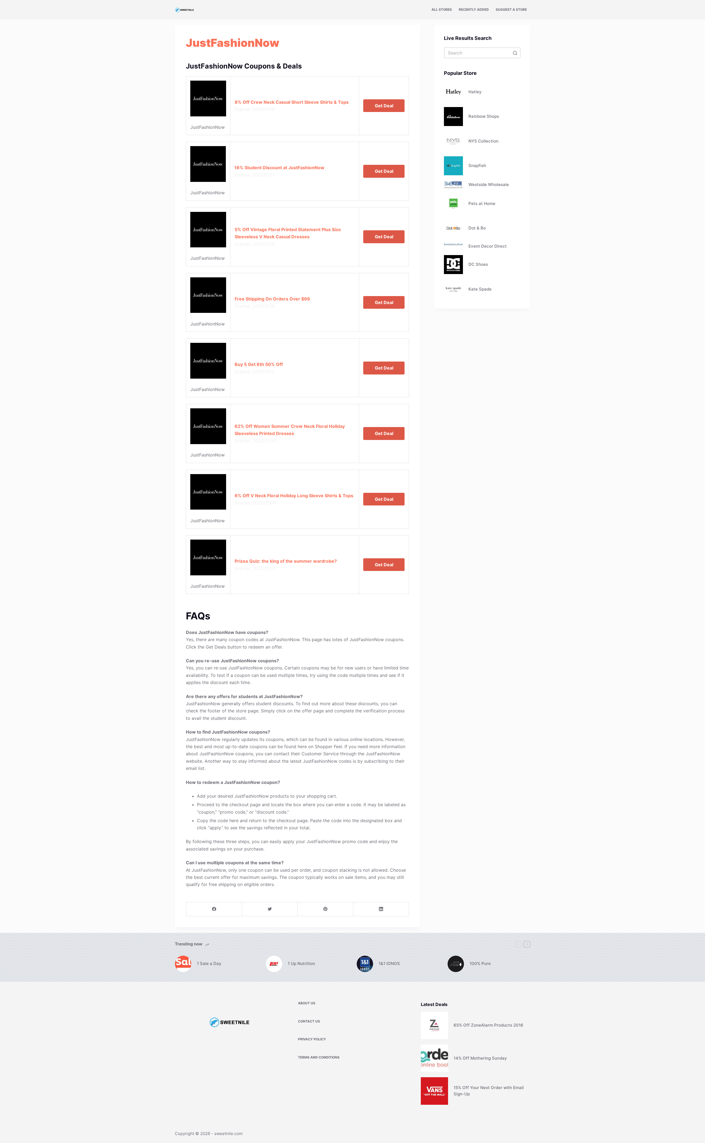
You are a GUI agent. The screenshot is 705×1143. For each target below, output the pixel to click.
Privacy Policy (312, 1039)
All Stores (442, 9)
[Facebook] (214, 909)
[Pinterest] (325, 909)
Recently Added (474, 9)
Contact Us (309, 1021)
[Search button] (514, 52)
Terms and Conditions (319, 1057)
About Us (306, 1003)
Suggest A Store (511, 9)
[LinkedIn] (381, 909)
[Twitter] (270, 909)
